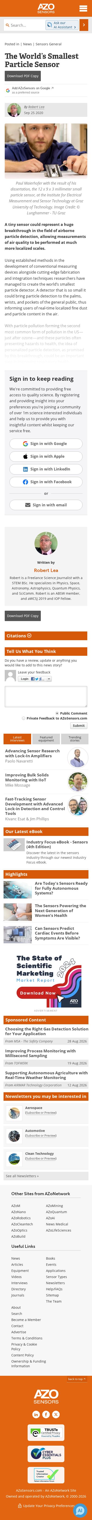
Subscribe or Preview (40, 1112)
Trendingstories (75, 738)
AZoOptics (19, 1230)
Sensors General (49, 44)
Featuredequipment (46, 738)
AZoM (15, 1205)
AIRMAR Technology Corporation (38, 1085)
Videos (16, 1276)
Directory (18, 1289)
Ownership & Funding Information (28, 1363)
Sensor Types (56, 1276)
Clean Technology (39, 1153)
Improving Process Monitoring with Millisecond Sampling (40, 1053)
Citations (17, 636)
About (16, 1307)
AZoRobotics (21, 1218)
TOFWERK (21, 1063)
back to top (75, 1379)
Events (51, 1264)
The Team (54, 1301)
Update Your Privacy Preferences (48, 1505)
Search (16, 1313)
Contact (17, 1326)
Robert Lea (46, 570)
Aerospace (33, 1107)
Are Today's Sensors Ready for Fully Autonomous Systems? (61, 888)
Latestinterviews (17, 738)
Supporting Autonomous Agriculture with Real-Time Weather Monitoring (46, 1075)
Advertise (18, 1332)
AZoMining (54, 1205)
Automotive (35, 1130)
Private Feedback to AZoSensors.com (57, 718)
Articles (17, 1264)
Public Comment (73, 713)
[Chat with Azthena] (80, 1510)
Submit (79, 725)
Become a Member (26, 1319)
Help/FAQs (54, 1289)
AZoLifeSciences (58, 1230)
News (27, 44)
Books (50, 1258)
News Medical (57, 1224)
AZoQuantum (56, 1212)
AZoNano (18, 1212)
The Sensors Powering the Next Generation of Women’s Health (60, 910)
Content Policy (22, 1355)
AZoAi (50, 1218)
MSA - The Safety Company (33, 1041)
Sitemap (52, 1295)
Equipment (20, 1270)
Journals (17, 1295)
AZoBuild (18, 1236)
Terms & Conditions (26, 1338)
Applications (56, 1270)
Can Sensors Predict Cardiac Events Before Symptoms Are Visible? (57, 933)
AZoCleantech (22, 1224)
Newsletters (55, 1283)
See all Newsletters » (22, 1176)
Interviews (19, 1283)
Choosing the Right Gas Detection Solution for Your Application (46, 1031)
